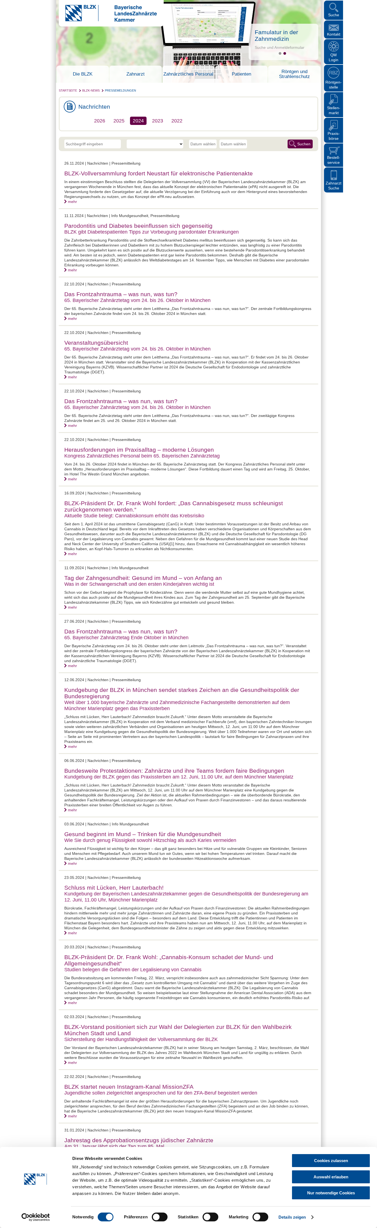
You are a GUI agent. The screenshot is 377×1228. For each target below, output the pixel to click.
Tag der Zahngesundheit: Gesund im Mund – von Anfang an (143, 578)
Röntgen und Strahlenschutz (294, 74)
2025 (118, 121)
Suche (333, 15)
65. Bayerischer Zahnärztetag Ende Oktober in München (126, 637)
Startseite (68, 90)
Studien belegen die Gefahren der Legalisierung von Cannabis (132, 969)
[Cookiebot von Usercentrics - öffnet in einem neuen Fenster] (36, 1217)
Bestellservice (333, 160)
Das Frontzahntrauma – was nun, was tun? (120, 294)
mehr (72, 201)
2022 (176, 121)
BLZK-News (91, 90)
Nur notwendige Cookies (331, 1192)
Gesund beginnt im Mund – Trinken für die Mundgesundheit (142, 834)
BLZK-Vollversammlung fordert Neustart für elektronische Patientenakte (158, 173)
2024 (138, 121)
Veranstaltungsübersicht (96, 342)
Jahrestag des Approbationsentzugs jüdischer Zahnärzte (138, 1140)
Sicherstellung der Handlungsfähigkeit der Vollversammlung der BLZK (141, 1039)
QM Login (333, 57)
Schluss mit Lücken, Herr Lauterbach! (114, 887)
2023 (157, 121)
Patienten (241, 74)
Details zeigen (292, 1217)
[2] (284, 53)
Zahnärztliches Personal (188, 74)
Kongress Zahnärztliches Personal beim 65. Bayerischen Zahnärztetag (142, 456)
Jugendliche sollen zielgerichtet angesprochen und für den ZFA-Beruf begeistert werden (160, 1093)
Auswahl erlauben (331, 1177)
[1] (280, 53)
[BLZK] (108, 20)
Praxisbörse (334, 136)
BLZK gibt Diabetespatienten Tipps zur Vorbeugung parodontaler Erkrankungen (151, 232)
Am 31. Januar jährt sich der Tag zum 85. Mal (114, 1146)
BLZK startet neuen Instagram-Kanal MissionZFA (128, 1086)
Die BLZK (82, 74)
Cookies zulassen (331, 1160)
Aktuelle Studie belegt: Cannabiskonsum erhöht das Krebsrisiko (134, 515)
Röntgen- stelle (333, 84)
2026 (99, 121)
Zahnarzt (135, 74)
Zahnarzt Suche (333, 185)
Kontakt (333, 34)
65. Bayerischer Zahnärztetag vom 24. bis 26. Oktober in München (137, 300)
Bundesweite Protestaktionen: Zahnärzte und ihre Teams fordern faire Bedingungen (174, 770)
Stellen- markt (333, 110)
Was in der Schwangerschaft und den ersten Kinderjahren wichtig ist (139, 584)
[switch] (160, 1217)
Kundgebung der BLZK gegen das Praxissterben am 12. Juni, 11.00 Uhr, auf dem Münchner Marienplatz (178, 777)
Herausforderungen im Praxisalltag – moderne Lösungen (139, 449)
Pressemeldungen (120, 90)
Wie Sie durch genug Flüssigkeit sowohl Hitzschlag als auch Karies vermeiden (150, 840)
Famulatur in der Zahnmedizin (276, 35)
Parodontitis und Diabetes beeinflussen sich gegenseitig (138, 226)
